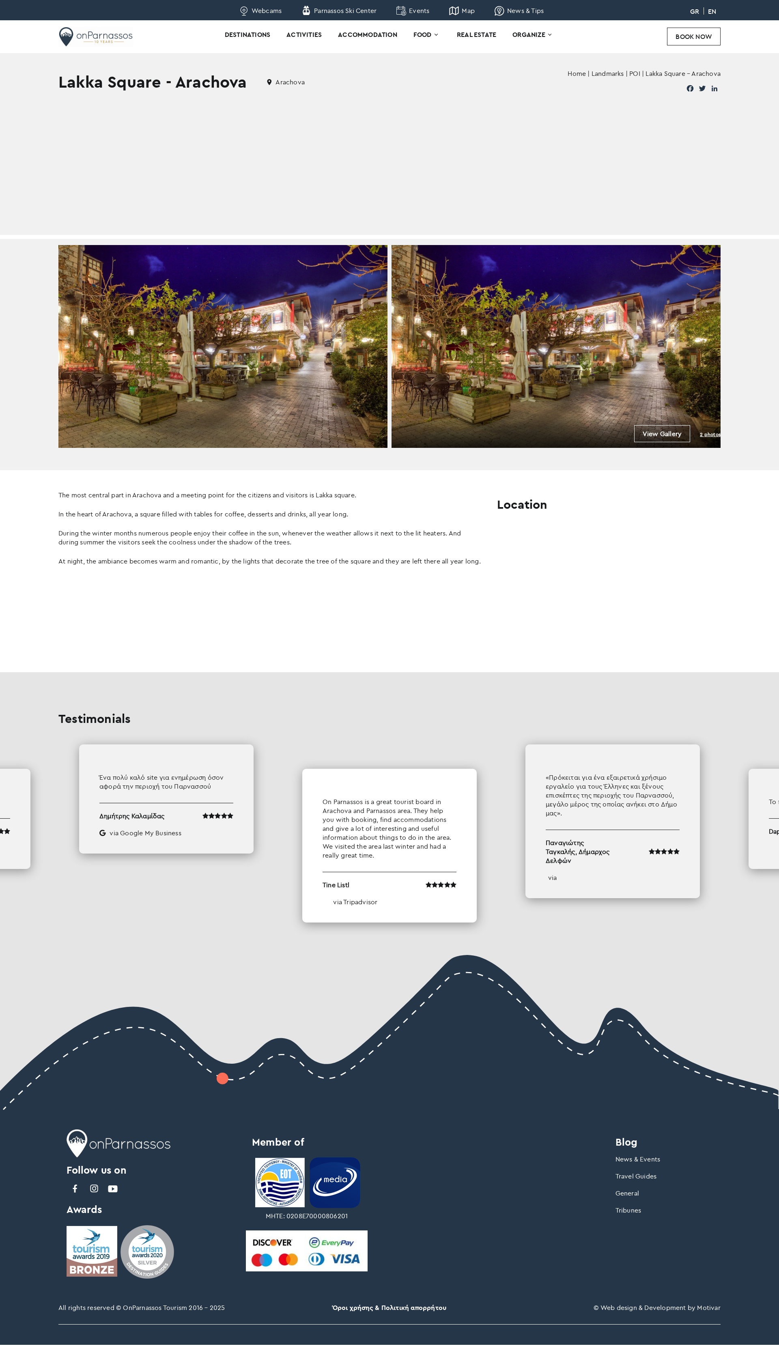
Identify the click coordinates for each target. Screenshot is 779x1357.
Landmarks (608, 73)
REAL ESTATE (476, 34)
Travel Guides (636, 1176)
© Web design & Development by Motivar (657, 1307)
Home (577, 73)
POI (634, 73)
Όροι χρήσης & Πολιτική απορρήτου (389, 1307)
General (627, 1193)
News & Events (638, 1159)
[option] (389, 833)
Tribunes (628, 1210)
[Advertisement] (389, 178)
